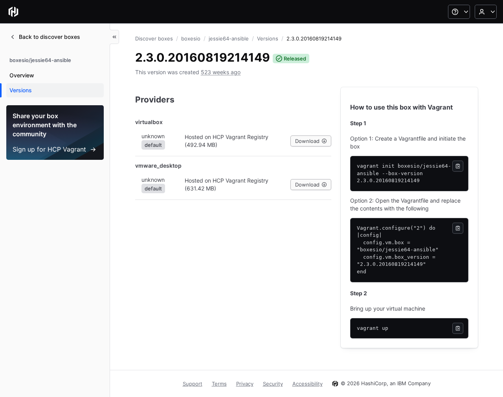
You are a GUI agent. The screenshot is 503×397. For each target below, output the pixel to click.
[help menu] (459, 12)
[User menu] (486, 12)
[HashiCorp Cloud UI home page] (13, 12)
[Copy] (457, 166)
